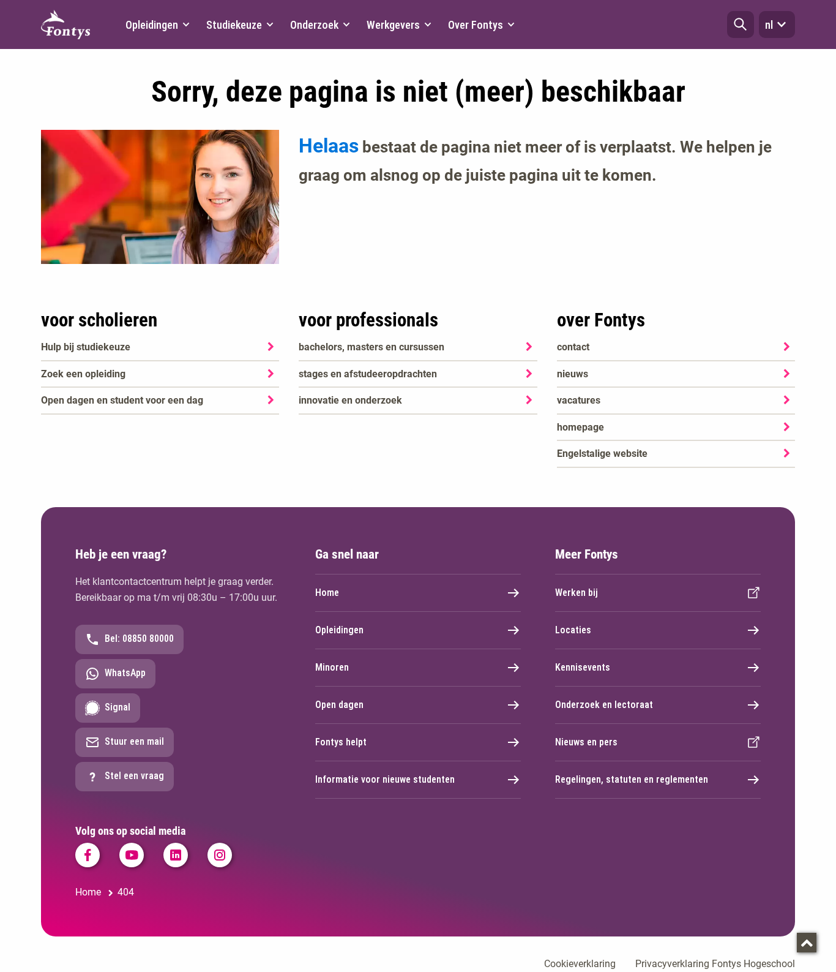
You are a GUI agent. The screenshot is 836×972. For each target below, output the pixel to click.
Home (327, 592)
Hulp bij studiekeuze (85, 347)
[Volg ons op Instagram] (219, 855)
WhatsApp (125, 673)
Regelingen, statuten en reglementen (631, 779)
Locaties (573, 630)
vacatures (578, 400)
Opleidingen (339, 630)
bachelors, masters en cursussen (371, 347)
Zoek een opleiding (83, 374)
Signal (117, 707)
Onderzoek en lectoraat (604, 704)
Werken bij (576, 592)
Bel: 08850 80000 (139, 638)
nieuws (572, 374)
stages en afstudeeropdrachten (368, 374)
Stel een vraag (134, 776)
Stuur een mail (134, 741)
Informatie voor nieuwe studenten (385, 779)
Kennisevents (582, 667)
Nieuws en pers (586, 742)
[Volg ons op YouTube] (131, 855)
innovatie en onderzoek (350, 400)
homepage (580, 427)
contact (573, 347)
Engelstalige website (602, 453)
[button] (740, 24)
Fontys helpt (341, 742)
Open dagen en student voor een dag (122, 400)
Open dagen (339, 704)
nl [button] (769, 24)
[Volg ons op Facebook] (87, 855)
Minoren (332, 667)
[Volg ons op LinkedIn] (175, 855)
